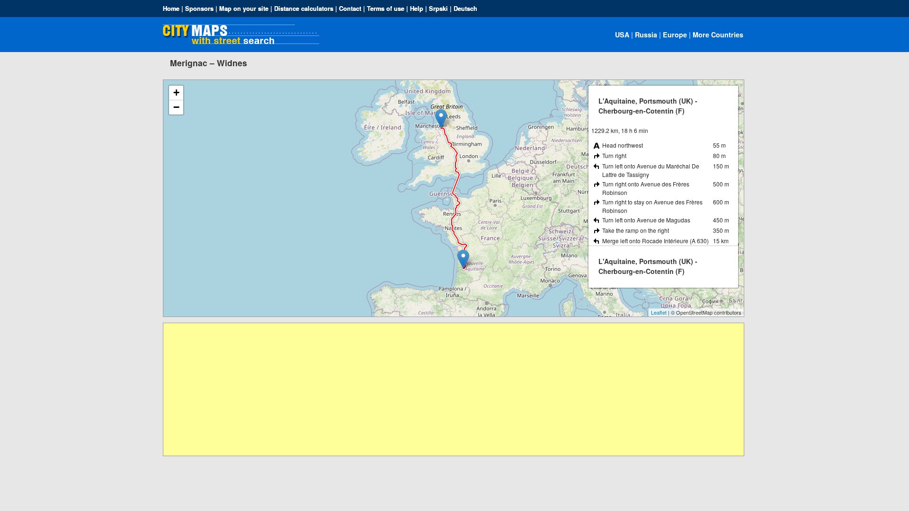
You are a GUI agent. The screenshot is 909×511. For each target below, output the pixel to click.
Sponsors (199, 8)
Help (416, 8)
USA (622, 34)
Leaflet (659, 312)
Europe (675, 34)
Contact (350, 8)
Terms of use (385, 8)
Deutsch (465, 8)
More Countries (718, 34)
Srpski (438, 8)
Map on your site (243, 8)
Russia (646, 34)
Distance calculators (303, 8)
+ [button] (176, 92)
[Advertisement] (447, 389)
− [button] (176, 107)
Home (171, 8)
